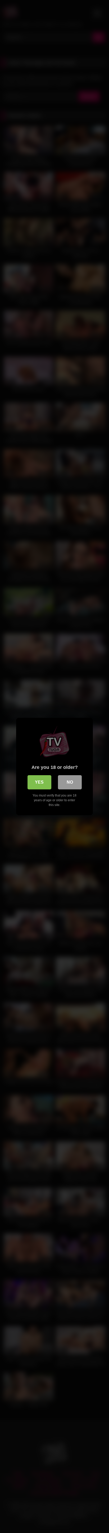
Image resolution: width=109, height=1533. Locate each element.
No (70, 782)
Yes (39, 782)
